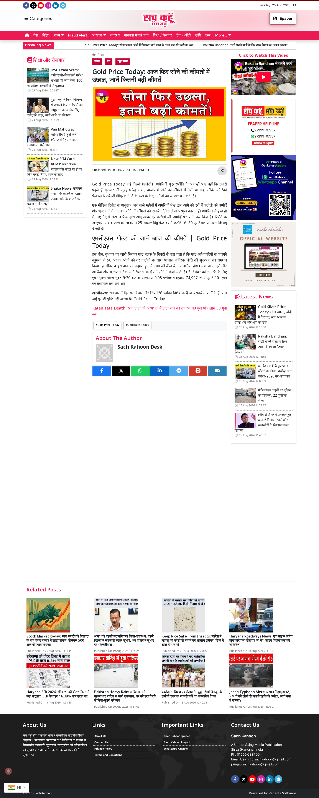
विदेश (45, 35)
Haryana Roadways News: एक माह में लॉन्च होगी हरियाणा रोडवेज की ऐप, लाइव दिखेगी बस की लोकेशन (261, 640)
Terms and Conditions (108, 755)
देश (35, 35)
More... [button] (221, 35)
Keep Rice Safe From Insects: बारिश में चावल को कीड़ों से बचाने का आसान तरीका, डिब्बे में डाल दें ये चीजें (193, 640)
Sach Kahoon (43, 793)
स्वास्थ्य (115, 35)
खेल (207, 35)
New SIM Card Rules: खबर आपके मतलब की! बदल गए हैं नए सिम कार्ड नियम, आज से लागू (54, 167)
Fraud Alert (77, 35)
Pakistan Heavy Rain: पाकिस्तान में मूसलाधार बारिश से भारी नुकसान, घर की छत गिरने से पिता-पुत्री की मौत (125, 696)
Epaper (286, 18)
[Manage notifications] (8, 771)
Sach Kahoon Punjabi (177, 742)
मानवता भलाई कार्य (136, 35)
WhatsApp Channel (176, 748)
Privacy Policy (103, 748)
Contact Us (101, 742)
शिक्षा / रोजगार (162, 35)
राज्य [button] (57, 35)
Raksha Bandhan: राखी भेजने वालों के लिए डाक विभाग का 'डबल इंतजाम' (208, 45)
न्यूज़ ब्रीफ (123, 61)
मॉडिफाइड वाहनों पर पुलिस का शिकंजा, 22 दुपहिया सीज (274, 395)
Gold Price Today (108, 325)
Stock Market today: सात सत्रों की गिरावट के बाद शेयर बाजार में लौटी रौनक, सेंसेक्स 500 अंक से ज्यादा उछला (57, 640)
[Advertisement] (263, 514)
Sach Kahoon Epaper (177, 736)
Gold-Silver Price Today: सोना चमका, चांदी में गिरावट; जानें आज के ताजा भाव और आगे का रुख (100, 45)
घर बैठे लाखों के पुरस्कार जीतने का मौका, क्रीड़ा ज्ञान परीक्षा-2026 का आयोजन (275, 371)
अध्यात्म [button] (97, 35)
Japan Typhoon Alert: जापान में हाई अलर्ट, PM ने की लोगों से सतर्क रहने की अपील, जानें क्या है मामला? (260, 696)
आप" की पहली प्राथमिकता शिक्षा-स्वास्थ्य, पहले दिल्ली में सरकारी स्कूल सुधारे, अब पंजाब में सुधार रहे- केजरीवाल (124, 640)
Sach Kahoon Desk (140, 347)
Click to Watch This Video (263, 55)
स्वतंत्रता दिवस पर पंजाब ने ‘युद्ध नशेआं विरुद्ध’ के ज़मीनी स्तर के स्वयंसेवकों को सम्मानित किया (192, 694)
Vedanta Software (282, 793)
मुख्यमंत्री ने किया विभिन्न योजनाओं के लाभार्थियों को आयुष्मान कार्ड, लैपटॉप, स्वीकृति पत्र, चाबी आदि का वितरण (55, 108)
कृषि (198, 35)
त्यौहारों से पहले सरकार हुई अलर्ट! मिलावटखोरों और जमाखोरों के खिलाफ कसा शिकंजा (263, 423)
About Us (100, 736)
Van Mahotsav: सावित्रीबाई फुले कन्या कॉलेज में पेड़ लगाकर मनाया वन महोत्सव (52, 137)
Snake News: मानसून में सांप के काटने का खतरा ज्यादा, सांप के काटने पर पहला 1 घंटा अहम (54, 197)
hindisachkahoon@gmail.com (269, 759)
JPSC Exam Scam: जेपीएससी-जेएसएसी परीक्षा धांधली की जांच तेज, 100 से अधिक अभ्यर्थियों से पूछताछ (55, 78)
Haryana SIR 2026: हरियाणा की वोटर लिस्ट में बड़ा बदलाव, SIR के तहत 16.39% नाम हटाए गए (57, 694)
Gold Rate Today (138, 325)
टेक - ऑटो (183, 35)
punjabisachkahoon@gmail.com (255, 764)
